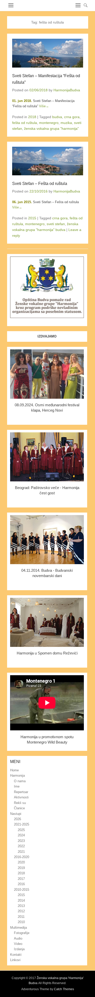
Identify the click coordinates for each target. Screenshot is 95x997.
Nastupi (15, 814)
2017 (21, 879)
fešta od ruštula (24, 123)
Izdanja (19, 949)
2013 (21, 906)
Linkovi (15, 960)
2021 (21, 852)
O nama (20, 781)
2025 (21, 830)
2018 (32, 117)
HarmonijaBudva (66, 90)
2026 (17, 819)
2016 (21, 884)
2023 (21, 841)
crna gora (72, 117)
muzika (66, 123)
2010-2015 (21, 890)
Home (14, 770)
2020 (21, 862)
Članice (19, 808)
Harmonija (17, 775)
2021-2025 (21, 824)
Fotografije (21, 933)
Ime (17, 786)
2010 (21, 922)
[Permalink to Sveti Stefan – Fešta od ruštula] (47, 161)
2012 (21, 911)
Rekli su (20, 803)
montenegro (49, 123)
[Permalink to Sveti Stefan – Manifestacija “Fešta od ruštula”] (47, 53)
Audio (18, 938)
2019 (21, 868)
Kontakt (16, 955)
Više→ (44, 106)
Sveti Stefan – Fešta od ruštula (39, 183)
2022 (21, 846)
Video (18, 944)
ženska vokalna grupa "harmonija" (51, 128)
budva (57, 117)
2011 (21, 917)
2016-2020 (21, 857)
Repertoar (21, 792)
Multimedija (18, 927)
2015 (32, 218)
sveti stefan (56, 224)
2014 (21, 900)
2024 (21, 835)
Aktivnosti (21, 797)
